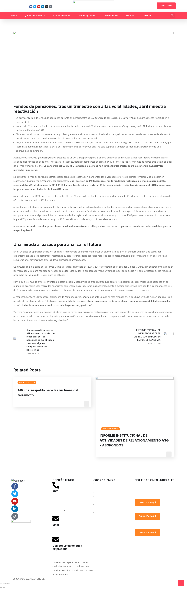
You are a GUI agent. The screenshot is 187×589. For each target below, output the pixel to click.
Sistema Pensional (62, 15)
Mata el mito (102, 487)
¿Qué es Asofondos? (35, 15)
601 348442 (58, 510)
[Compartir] (6, 583)
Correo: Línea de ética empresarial (67, 547)
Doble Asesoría (104, 491)
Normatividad (111, 15)
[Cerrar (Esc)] (9, 583)
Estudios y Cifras (86, 15)
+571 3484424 (59, 501)
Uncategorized (27, 383)
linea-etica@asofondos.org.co (67, 555)
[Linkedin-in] (14, 508)
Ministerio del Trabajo (107, 512)
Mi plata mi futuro (105, 483)
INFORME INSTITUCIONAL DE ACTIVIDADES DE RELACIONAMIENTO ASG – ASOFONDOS (134, 440)
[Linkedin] (42, 6)
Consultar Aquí (147, 502)
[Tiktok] (50, 6)
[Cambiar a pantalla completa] (4, 583)
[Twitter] (34, 6)
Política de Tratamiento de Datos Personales (153, 492)
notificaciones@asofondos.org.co (152, 483)
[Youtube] (38, 6)
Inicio (14, 15)
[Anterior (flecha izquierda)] (1, 587)
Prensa (147, 15)
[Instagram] (46, 6)
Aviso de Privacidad (105, 578)
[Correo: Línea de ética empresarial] (55, 539)
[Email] (55, 518)
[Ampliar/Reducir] (1, 583)
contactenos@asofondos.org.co (68, 531)
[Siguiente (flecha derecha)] (4, 587)
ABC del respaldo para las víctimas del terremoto (48, 392)
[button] (172, 15)
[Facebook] (30, 6)
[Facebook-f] (14, 486)
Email (55, 524)
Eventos (130, 15)
